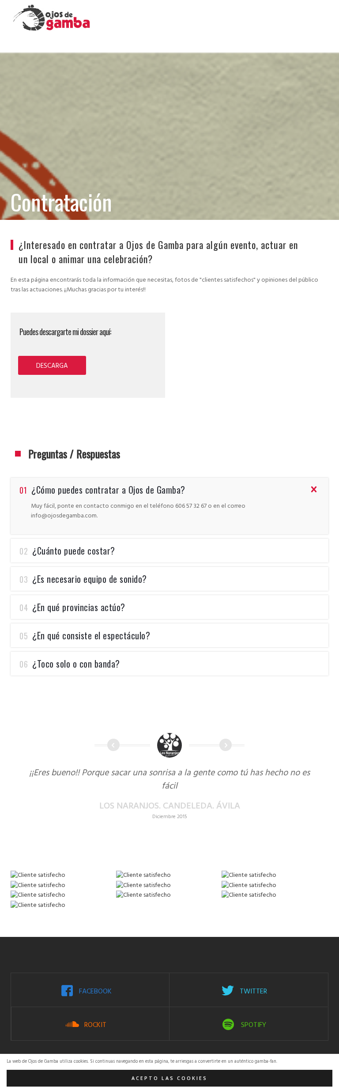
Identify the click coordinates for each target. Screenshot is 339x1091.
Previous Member (113, 745)
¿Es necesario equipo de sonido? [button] (83, 578)
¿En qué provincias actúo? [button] (72, 607)
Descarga (52, 366)
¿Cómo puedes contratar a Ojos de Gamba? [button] (102, 489)
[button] (169, 518)
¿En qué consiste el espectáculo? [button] (84, 635)
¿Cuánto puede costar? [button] (67, 550)
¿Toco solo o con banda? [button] (69, 663)
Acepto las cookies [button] (169, 1078)
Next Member (225, 745)
